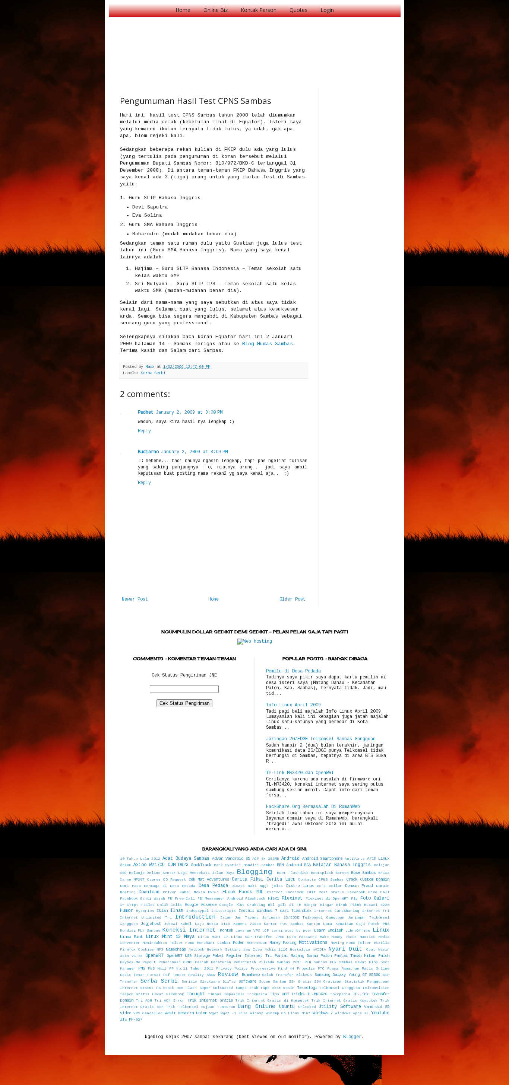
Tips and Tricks (287, 994)
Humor (126, 910)
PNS (141, 968)
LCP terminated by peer (287, 931)
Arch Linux (378, 858)
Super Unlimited (216, 988)
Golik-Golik (169, 905)
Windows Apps (348, 1013)
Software (247, 981)
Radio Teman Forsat (140, 975)
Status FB (150, 988)
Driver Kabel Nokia (184, 892)
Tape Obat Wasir (277, 988)
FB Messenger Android (220, 899)
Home (183, 9)
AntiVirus (355, 859)
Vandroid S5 (376, 1007)
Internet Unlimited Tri (146, 918)
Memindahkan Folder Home (168, 943)
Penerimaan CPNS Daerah (183, 962)
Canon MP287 (132, 880)
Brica (383, 873)
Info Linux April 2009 (293, 705)
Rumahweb (251, 975)
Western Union (192, 1013)
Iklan (162, 911)
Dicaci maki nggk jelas (257, 886)
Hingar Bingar (318, 905)
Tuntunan (226, 1007)
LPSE (279, 937)
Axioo (125, 865)
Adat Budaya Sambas (185, 858)
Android (290, 858)
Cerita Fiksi (247, 879)
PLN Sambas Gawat (348, 962)
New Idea (252, 950)
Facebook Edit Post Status (314, 892)
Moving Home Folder (351, 943)
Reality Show (201, 975)
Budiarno (148, 452)
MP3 (160, 950)
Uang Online (256, 1006)
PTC (321, 969)
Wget (213, 1013)
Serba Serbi (153, 373)
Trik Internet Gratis (210, 1000)
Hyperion (145, 911)
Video (125, 1013)
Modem (238, 943)
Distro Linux (300, 886)
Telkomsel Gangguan (339, 988)
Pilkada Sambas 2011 (280, 962)
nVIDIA (319, 950)
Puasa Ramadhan (343, 969)
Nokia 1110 (276, 950)
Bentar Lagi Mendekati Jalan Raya (198, 873)
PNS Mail (157, 969)
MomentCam (257, 943)
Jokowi (170, 924)
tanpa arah (246, 988)
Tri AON (144, 1001)
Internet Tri (375, 911)
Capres (154, 880)
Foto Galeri (374, 898)
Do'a (321, 886)
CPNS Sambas (331, 880)
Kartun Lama (319, 924)
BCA (307, 865)
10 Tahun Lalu (134, 859)
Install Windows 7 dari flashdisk (275, 911)
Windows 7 (323, 1013)
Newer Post (135, 599)
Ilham (176, 910)
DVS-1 (213, 892)
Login (327, 9)
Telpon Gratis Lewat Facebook (152, 994)
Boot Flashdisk (292, 873)
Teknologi (307, 988)
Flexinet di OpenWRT (327, 899)
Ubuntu (287, 1006)
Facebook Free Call (368, 892)
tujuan (207, 1007)
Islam (225, 918)
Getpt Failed (141, 905)
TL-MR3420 (317, 994)
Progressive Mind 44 (272, 969)
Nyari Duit (346, 949)
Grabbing (256, 905)
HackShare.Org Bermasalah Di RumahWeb (313, 806)
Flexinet (292, 898)
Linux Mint (131, 937)
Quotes (298, 9)
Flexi (273, 898)
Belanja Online (144, 873)
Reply (144, 431)
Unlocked (307, 1007)
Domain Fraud (359, 886)
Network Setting (224, 950)
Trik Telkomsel (182, 1007)
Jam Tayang (247, 918)
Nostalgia (300, 950)
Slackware (210, 982)
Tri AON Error (169, 1001)
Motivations (313, 942)
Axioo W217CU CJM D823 (161, 865)
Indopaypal (197, 911)
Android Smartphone (322, 858)
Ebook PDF (251, 892)
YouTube (380, 1013)
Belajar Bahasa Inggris (342, 865)
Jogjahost (151, 924)
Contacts (307, 880)
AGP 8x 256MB (265, 859)
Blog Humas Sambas (267, 344)
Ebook (228, 892)
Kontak (226, 930)
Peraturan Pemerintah (233, 962)
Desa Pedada (213, 885)
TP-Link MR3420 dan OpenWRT (300, 773)
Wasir (170, 1013)
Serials (189, 982)
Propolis (306, 969)
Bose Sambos (363, 873)
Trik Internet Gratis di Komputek (272, 1001)
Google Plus (232, 905)
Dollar (335, 886)
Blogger (352, 1037)
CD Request (174, 880)
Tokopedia (340, 994)
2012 (155, 859)
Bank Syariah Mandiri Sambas (244, 865)
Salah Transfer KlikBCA (287, 975)
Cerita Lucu (280, 879)
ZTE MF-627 (131, 1019)
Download (149, 892)
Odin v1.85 (131, 956)
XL (366, 1013)
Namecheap (176, 949)
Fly (354, 899)
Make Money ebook (338, 937)
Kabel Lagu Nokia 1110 (205, 924)
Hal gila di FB (284, 905)
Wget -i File (234, 1013)
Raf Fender (174, 975)
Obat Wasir (377, 950)
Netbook (196, 950)
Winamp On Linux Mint (288, 1013)
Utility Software (340, 1006)
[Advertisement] (255, 44)
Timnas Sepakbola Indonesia (237, 994)
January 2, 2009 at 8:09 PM (194, 452)
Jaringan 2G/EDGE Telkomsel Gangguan (303, 918)
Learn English (328, 930)
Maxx (151, 367)
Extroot (274, 892)
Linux (381, 930)
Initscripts (223, 911)
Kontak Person (258, 9)
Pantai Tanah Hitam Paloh (361, 956)
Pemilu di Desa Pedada (293, 671)
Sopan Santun (272, 982)
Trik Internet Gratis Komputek (345, 1001)
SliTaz (229, 982)
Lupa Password (302, 937)
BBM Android (289, 865)
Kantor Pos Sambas (284, 924)
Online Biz (215, 9)
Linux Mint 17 (213, 937)
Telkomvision (376, 988)
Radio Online (375, 969)
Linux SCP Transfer (251, 937)
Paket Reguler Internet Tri (242, 956)
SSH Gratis (300, 982)
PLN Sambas (315, 962)
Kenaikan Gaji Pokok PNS (362, 924)
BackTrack (201, 865)
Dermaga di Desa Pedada (170, 886)
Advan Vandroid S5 (231, 858)
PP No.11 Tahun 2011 (191, 969)
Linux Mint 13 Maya (170, 936)
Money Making (283, 943)
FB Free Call (181, 899)
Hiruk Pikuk (348, 905)
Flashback (255, 899)
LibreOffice (357, 931)
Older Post (292, 599)
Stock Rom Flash (180, 988)
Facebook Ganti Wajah (142, 899)
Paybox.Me (130, 962)
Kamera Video (247, 924)
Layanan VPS (247, 931)
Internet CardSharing (336, 911)
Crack (351, 879)
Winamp (256, 1013)
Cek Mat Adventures (209, 879)
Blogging (254, 872)
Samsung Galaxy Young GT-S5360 (347, 975)
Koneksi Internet (189, 930)
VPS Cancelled (147, 1013)
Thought (196, 994)
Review (228, 974)
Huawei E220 (376, 905)
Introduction (195, 917)
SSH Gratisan (327, 982)
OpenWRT (154, 955)
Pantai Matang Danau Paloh (303, 956)
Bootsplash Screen (330, 873)
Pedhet (146, 412)
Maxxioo (367, 937)
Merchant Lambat (214, 943)
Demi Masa (130, 886)
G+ (122, 905)
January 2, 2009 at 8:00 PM (189, 412)
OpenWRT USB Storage (188, 956)
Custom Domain (374, 879)
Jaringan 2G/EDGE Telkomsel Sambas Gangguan (321, 739)
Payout (149, 962)
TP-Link (361, 994)
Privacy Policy (232, 969)
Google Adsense (201, 905)
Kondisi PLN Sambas (140, 931)
